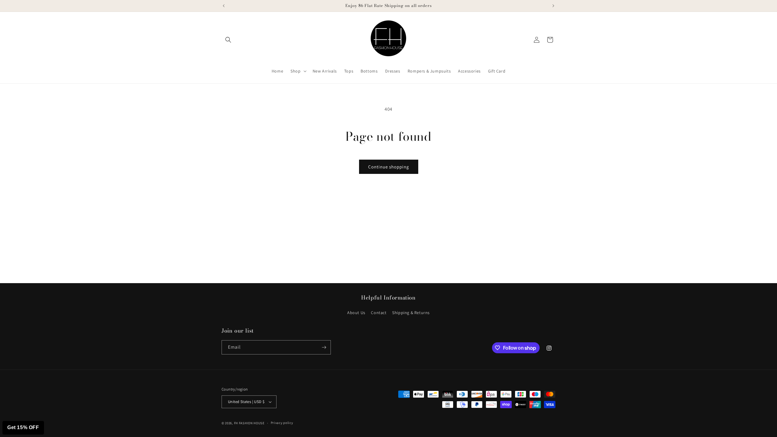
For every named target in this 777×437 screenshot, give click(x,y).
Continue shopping (388, 167)
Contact (378, 312)
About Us (356, 312)
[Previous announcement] (223, 6)
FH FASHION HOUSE (249, 423)
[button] (228, 39)
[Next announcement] (553, 6)
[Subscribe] (324, 347)
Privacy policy (282, 423)
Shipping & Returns (411, 312)
